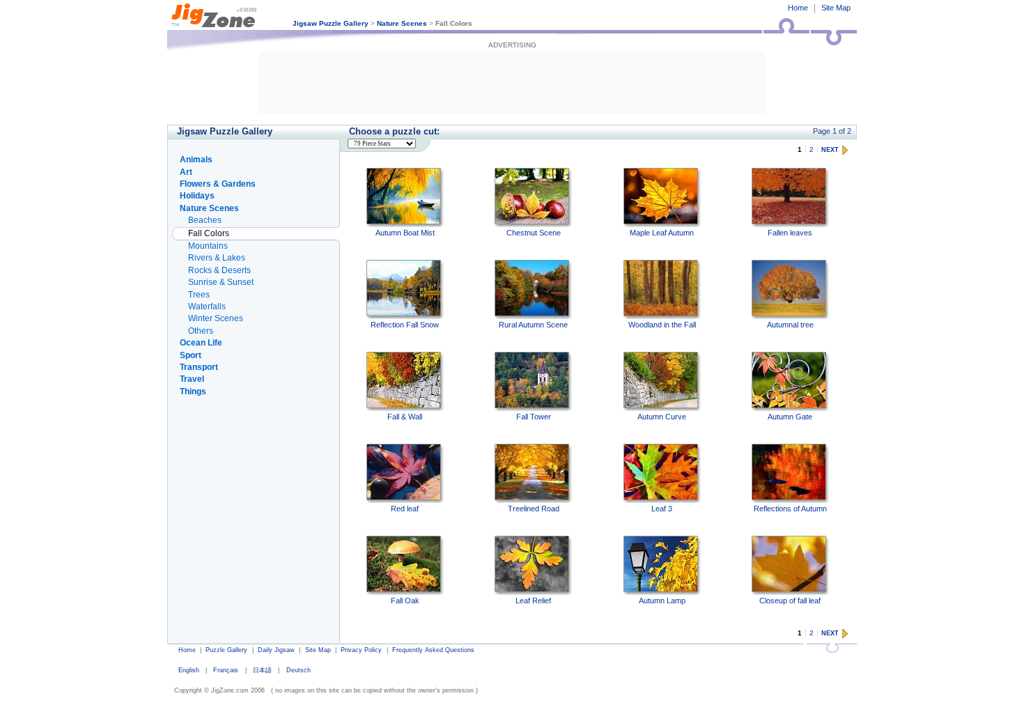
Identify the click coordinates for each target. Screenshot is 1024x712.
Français (225, 670)
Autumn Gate (790, 416)
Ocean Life (201, 343)
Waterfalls (207, 306)
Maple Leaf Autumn (662, 233)
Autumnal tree (790, 324)
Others (200, 331)
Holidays (197, 196)
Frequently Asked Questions (433, 650)
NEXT (830, 149)
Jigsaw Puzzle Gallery (331, 23)
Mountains (208, 246)
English (188, 670)
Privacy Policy (361, 650)
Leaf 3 (661, 508)
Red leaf (405, 508)
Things (193, 391)
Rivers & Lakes (216, 258)
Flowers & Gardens (218, 184)
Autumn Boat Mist (405, 233)
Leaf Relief (533, 600)
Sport (190, 355)
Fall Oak (405, 600)
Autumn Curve (661, 416)
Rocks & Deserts (219, 270)
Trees (199, 295)
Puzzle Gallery (226, 650)
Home (798, 7)
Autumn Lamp (662, 600)
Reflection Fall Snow (405, 324)
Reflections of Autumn (790, 508)
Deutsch (298, 670)
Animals (196, 159)
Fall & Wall (404, 416)
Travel (192, 379)
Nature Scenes (402, 23)
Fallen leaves (790, 233)
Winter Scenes (215, 318)
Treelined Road (533, 508)
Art (186, 172)
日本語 (262, 670)
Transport (199, 367)
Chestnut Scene (533, 233)
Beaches (205, 220)
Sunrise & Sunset (221, 282)
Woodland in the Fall (662, 324)
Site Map (836, 7)
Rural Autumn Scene (533, 324)
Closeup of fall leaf (790, 600)
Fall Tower (533, 416)
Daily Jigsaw (276, 650)
